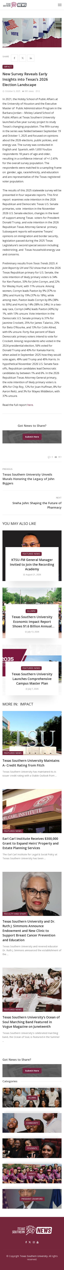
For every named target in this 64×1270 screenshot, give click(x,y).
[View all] (32, 1097)
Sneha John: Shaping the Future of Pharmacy (37, 505)
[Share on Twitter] (22, 58)
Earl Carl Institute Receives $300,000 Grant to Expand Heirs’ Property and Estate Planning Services (30, 843)
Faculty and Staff (15, 913)
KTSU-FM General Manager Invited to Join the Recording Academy (32, 564)
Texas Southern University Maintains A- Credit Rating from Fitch (30, 763)
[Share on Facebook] (14, 58)
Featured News (31, 553)
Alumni (31, 611)
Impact (8, 66)
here (30, 405)
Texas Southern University (34, 1256)
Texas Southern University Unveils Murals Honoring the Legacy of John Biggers (28, 478)
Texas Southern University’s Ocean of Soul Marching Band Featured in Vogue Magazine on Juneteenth (31, 1022)
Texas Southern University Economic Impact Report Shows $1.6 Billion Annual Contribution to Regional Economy (32, 622)
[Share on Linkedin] (30, 58)
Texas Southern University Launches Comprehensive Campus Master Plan (32, 679)
